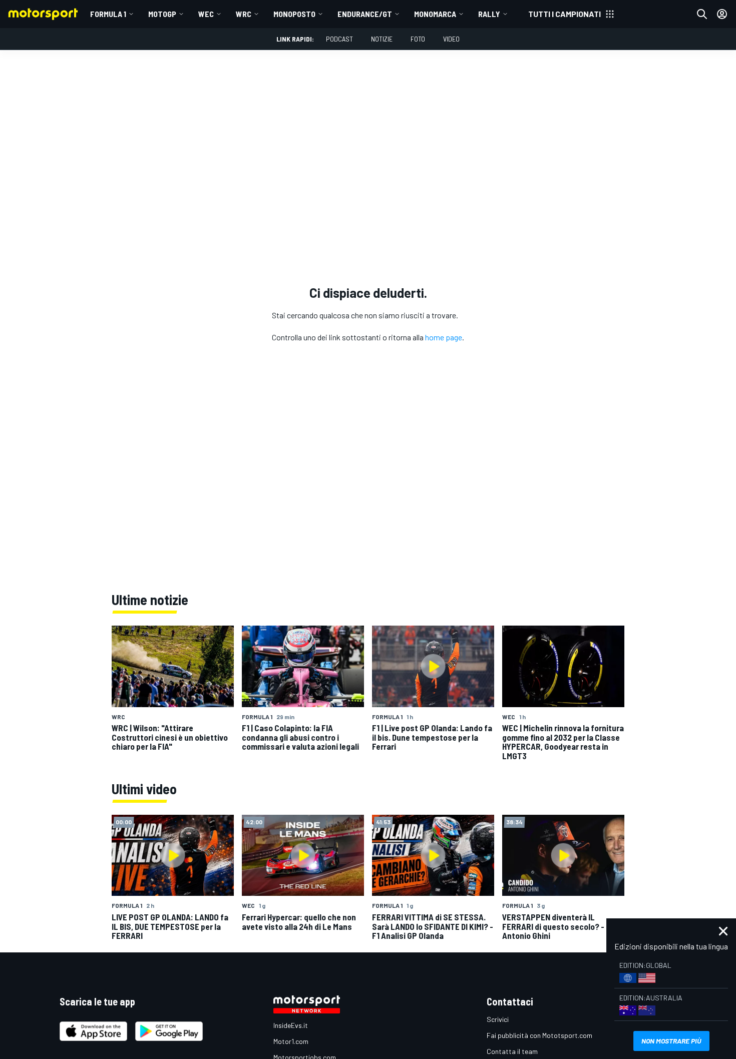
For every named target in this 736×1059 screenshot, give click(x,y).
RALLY (489, 14)
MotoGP (162, 14)
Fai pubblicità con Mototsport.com (539, 1035)
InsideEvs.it (290, 1025)
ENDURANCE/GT (364, 14)
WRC (243, 14)
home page (443, 337)
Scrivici (498, 1019)
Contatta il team (512, 1051)
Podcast (339, 39)
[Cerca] (702, 14)
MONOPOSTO (294, 14)
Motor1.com (290, 1041)
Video (451, 39)
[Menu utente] (722, 14)
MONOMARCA (435, 14)
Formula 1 (108, 14)
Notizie (382, 39)
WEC (206, 14)
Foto (418, 39)
